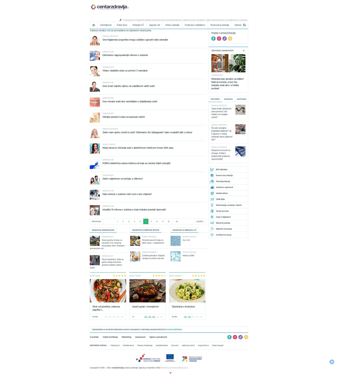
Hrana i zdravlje (172, 25)
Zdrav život (122, 25)
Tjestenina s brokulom (183, 306)
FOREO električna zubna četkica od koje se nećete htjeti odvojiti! (136, 163)
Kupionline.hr (203, 345)
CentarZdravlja (109, 7)
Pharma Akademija (144, 345)
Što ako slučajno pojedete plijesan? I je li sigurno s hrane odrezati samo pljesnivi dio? (221, 134)
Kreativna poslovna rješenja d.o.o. (175, 368)
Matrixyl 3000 (188, 255)
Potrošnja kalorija (223, 181)
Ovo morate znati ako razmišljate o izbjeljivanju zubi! (129, 101)
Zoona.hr (175, 345)
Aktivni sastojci (189, 237)
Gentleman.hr (128, 345)
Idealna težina (221, 193)
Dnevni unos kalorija (224, 175)
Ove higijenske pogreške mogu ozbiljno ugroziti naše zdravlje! (135, 39)
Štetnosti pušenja (223, 223)
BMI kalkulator (222, 169)
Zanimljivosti (105, 25)
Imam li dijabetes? (223, 217)
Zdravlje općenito (110, 36)
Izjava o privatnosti (158, 337)
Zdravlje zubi (108, 52)
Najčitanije (241, 99)
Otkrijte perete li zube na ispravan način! (123, 116)
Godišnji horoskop (223, 235)
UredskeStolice (162, 345)
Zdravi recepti (217, 345)
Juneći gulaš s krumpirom (145, 306)
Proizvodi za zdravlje (220, 25)
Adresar (238, 25)
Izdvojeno (215, 99)
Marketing (126, 337)
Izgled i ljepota (108, 144)
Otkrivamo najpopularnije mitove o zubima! (125, 55)
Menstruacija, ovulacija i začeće (229, 205)
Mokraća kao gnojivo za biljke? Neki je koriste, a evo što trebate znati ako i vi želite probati (227, 83)
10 (168, 221)
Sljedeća (199, 221)
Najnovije (228, 99)
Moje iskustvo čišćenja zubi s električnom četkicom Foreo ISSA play (137, 147)
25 (177, 221)
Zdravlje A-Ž (138, 25)
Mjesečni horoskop (224, 229)
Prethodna (96, 221)
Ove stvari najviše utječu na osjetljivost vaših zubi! (128, 86)
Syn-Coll (186, 240)
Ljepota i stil (154, 25)
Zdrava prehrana (149, 237)
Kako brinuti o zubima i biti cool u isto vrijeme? (127, 194)
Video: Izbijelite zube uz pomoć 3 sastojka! (124, 70)
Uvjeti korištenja (110, 337)
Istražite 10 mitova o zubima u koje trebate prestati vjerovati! (134, 209)
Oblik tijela (220, 199)
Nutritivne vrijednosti (224, 187)
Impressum (140, 337)
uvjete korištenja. (174, 329)
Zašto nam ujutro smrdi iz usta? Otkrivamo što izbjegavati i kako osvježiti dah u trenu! (147, 132)
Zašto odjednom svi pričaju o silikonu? (122, 178)
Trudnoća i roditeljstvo (195, 25)
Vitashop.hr (115, 345)
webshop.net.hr (188, 345)
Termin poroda (222, 211)
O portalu (94, 337)
